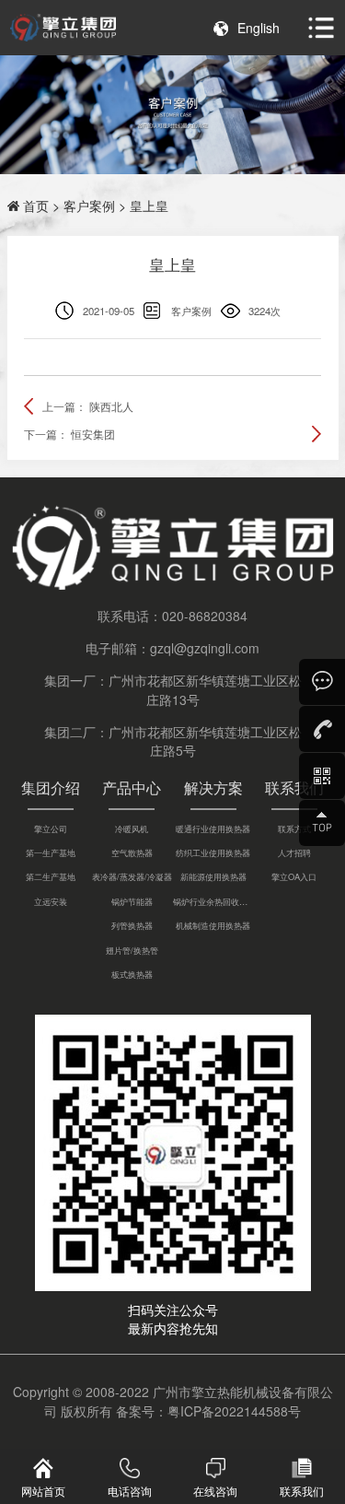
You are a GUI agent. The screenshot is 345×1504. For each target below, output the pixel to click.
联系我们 (294, 787)
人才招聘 (294, 852)
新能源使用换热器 (213, 876)
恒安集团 (93, 434)
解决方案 (213, 787)
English (258, 27)
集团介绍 (50, 787)
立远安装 (50, 901)
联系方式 (294, 828)
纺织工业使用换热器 (213, 852)
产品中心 (131, 787)
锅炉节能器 (132, 901)
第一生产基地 (50, 852)
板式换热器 (132, 974)
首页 (36, 205)
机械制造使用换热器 (213, 925)
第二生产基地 (50, 876)
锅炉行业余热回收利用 (213, 901)
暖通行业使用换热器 (213, 828)
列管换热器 (132, 925)
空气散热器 (132, 852)
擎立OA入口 (293, 876)
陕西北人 (111, 406)
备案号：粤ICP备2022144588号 (208, 1411)
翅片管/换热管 (132, 950)
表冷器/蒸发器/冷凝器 (132, 876)
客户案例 (89, 205)
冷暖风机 (131, 828)
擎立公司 (50, 828)
